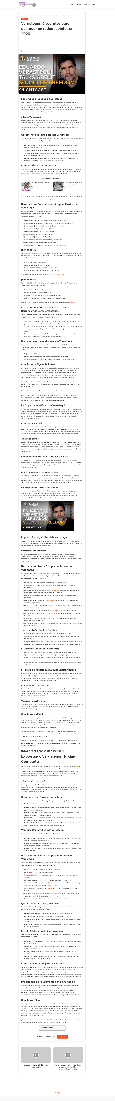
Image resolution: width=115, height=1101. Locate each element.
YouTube (59, 610)
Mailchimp (56, 590)
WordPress (54, 618)
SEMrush (54, 585)
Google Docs (54, 896)
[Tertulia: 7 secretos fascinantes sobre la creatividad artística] (58, 186)
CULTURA (78, 4)
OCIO (85, 4)
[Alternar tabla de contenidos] (62, 1028)
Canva (31, 582)
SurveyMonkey (49, 600)
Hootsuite (31, 595)
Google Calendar (53, 885)
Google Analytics (37, 875)
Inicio (71, 4)
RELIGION (29, 15)
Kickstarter (55, 623)
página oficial (60, 274)
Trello (30, 869)
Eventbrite (32, 613)
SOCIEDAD (92, 4)
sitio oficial (72, 302)
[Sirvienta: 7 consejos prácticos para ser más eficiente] (26, 186)
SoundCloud (53, 605)
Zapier (29, 899)
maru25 (25, 51)
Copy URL (62, 1036)
